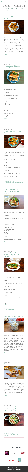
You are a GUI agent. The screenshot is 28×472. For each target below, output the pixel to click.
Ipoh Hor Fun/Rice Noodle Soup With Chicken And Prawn (12, 408)
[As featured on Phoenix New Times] (12, 460)
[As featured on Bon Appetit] (14, 453)
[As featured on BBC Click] (7, 453)
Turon (6, 364)
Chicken (7, 434)
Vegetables (21, 59)
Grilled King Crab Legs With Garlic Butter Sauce (13, 191)
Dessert (15, 400)
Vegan (18, 356)
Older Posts (20, 441)
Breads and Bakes (17, 122)
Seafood (21, 122)
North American (16, 59)
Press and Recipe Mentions (17, 467)
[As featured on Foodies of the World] (19, 460)
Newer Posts (7, 441)
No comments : (12, 57)
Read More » (6, 54)
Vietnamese (6, 124)
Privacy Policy (7, 467)
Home (14, 441)
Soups (8, 435)
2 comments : (12, 181)
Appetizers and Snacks (10, 59)
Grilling (7, 245)
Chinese (15, 182)
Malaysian (19, 182)
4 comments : (12, 398)
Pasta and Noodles (19, 434)
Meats (22, 182)
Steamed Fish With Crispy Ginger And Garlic (11, 254)
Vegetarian (21, 356)
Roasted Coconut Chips (13, 316)
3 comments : (12, 244)
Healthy (15, 356)
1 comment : (11, 121)
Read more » (6, 429)
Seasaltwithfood (14, 5)
